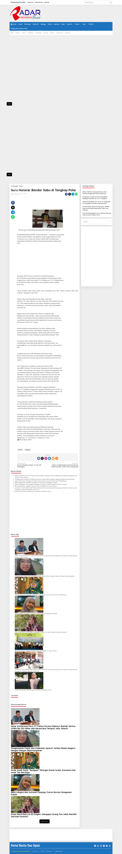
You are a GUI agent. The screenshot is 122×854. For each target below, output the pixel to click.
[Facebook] (38, 458)
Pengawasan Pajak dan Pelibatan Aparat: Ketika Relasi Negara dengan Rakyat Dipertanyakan (45, 479)
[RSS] (56, 458)
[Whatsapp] (76, 194)
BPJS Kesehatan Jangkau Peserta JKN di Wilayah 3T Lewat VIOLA (36, 486)
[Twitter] (42, 458)
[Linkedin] (49, 458)
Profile (43, 851)
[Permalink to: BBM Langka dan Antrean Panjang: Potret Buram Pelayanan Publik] (29, 604)
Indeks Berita (59, 851)
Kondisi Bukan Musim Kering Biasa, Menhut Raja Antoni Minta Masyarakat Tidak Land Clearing (95, 208)
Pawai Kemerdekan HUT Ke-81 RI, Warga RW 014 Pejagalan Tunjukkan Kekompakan (96, 202)
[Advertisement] (18, 69)
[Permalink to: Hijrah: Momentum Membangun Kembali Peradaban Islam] (29, 680)
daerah (20, 450)
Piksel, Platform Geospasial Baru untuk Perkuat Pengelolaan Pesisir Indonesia (94, 192)
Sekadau (27, 450)
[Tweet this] (69, 194)
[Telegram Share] (72, 194)
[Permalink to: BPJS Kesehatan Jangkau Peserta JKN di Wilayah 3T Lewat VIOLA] (29, 641)
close (9, 104)
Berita (12, 194)
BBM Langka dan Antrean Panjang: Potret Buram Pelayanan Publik (36, 482)
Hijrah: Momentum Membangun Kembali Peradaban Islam (33, 491)
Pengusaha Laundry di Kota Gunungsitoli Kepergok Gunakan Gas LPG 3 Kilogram (94, 197)
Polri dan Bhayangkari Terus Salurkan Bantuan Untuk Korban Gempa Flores (96, 214)
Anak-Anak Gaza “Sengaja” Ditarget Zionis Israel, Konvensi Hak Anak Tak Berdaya (40, 481)
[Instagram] (45, 458)
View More (44, 821)
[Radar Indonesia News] (25, 13)
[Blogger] (53, 458)
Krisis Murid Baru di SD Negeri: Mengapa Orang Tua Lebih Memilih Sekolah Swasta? (41, 484)
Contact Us (35, 851)
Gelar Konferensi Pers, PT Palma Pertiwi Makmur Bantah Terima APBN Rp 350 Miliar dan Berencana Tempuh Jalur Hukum (46, 476)
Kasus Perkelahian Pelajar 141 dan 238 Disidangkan (29, 465)
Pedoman (50, 851)
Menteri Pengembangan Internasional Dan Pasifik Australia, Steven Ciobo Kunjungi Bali (64, 465)
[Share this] (66, 194)
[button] (110, 2)
